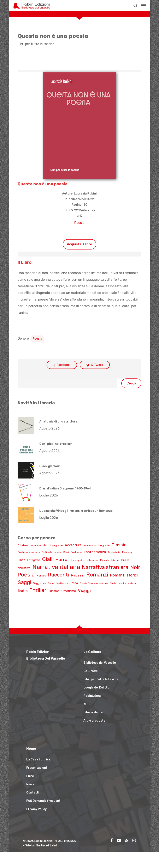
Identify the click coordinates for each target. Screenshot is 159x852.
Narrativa (24, 568)
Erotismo (76, 552)
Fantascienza (95, 552)
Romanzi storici (124, 575)
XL (85, 704)
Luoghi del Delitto (96, 687)
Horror (62, 559)
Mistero (115, 560)
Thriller (37, 590)
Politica (41, 575)
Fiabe (21, 560)
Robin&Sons (92, 696)
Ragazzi (77, 575)
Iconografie (77, 560)
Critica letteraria (51, 552)
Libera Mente (92, 712)
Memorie (105, 560)
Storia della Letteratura (123, 583)
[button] (143, 6)
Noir (135, 567)
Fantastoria (114, 552)
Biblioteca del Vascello (99, 663)
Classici (120, 544)
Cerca (131, 383)
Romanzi (97, 574)
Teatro (23, 591)
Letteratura (92, 560)
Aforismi (23, 545)
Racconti (58, 575)
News (30, 784)
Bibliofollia (89, 545)
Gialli (48, 559)
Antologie (35, 545)
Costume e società (29, 552)
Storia (74, 583)
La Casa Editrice (38, 759)
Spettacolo (62, 583)
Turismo (53, 591)
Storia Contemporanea (94, 583)
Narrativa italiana (56, 567)
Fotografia (33, 560)
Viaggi (84, 590)
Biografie (104, 545)
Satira (51, 583)
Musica (125, 560)
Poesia (79, 223)
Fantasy (127, 552)
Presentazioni (36, 768)
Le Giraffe (90, 671)
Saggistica (39, 583)
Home (31, 749)
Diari (66, 552)
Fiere (30, 776)
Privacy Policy (36, 809)
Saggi (24, 582)
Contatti (32, 792)
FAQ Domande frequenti (43, 801)
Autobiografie (53, 545)
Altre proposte (94, 720)
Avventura (73, 545)
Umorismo (68, 591)
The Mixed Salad (46, 845)
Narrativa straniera (105, 567)
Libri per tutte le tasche (36, 44)
